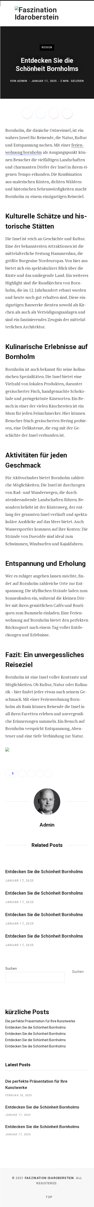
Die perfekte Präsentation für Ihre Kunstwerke (40, 1021)
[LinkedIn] (40, 773)
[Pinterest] (54, 113)
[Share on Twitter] (40, 113)
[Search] (83, 13)
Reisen (47, 47)
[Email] (67, 113)
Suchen (11, 968)
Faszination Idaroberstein (49, 1178)
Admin (22, 81)
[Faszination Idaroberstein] (37, 13)
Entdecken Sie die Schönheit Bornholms (44, 871)
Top (49, 1197)
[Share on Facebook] (27, 113)
